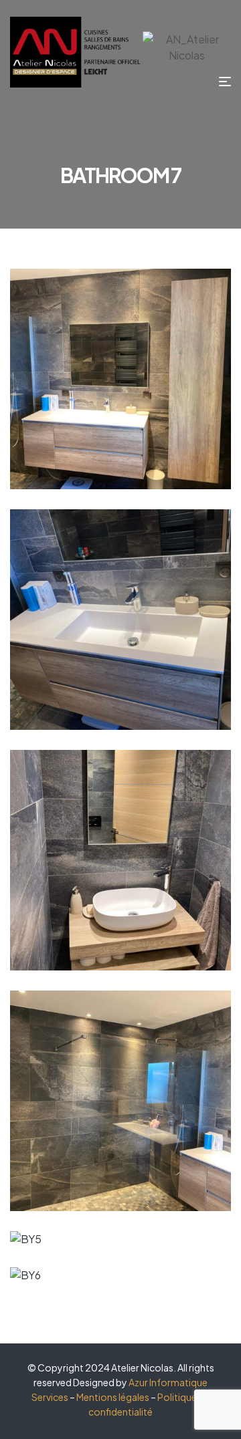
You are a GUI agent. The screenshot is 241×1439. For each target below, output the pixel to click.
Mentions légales (112, 1397)
